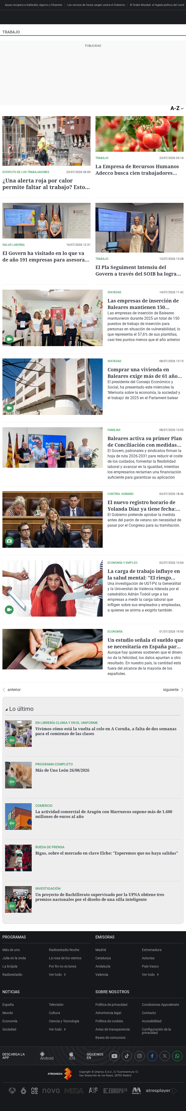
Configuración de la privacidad (156, 1031)
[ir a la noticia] (18, 733)
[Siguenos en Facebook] (152, 1056)
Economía (9, 1021)
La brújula (9, 966)
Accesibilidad (152, 1021)
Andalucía (102, 966)
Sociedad (9, 1029)
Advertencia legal (108, 1013)
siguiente (170, 690)
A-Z (175, 108)
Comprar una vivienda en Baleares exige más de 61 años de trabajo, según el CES (144, 376)
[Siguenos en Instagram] (139, 1056)
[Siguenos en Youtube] (114, 1056)
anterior (14, 690)
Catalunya (103, 958)
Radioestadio (12, 974)
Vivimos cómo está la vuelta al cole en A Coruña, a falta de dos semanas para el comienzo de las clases (106, 731)
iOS (72, 1058)
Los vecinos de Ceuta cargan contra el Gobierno (96, 5)
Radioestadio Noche (64, 950)
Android (47, 1058)
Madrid (100, 950)
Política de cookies (109, 1021)
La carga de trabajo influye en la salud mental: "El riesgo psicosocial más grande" (144, 577)
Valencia (101, 974)
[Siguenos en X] (165, 1056)
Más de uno (11, 950)
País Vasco (150, 966)
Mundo (7, 1013)
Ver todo (55, 974)
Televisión (56, 1005)
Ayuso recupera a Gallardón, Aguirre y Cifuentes (33, 5)
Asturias (148, 958)
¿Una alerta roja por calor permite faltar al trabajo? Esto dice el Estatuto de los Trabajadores (43, 190)
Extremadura (152, 950)
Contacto (149, 1013)
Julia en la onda (14, 958)
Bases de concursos (110, 1038)
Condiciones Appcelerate (160, 1005)
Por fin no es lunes (62, 966)
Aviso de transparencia (112, 1029)
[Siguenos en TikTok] (127, 1056)
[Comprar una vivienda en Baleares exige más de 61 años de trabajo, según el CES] (52, 386)
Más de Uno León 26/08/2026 (62, 770)
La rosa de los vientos (65, 958)
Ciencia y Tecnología (64, 1021)
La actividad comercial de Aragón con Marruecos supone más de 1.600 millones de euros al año (103, 814)
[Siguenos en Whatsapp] (177, 1056)
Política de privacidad (111, 1005)
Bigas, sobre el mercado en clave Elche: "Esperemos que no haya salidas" (106, 853)
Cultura (54, 1013)
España (8, 1005)
